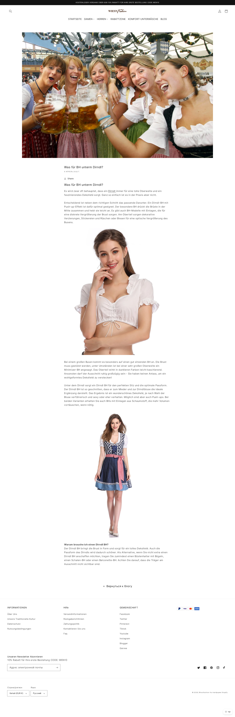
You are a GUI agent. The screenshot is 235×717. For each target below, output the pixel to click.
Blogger (124, 643)
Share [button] (71, 178)
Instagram (125, 638)
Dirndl (112, 191)
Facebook (125, 614)
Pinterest (124, 624)
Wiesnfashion (204, 692)
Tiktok (123, 629)
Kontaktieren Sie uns (74, 629)
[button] (10, 11)
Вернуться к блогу (119, 586)
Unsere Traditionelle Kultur (21, 619)
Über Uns (12, 614)
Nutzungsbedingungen (19, 629)
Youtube (124, 633)
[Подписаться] (57, 667)
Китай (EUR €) (16, 693)
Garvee (123, 648)
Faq (65, 633)
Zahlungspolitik (71, 624)
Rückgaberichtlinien (74, 619)
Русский (37, 693)
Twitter (123, 619)
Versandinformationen (75, 614)
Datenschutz (14, 624)
